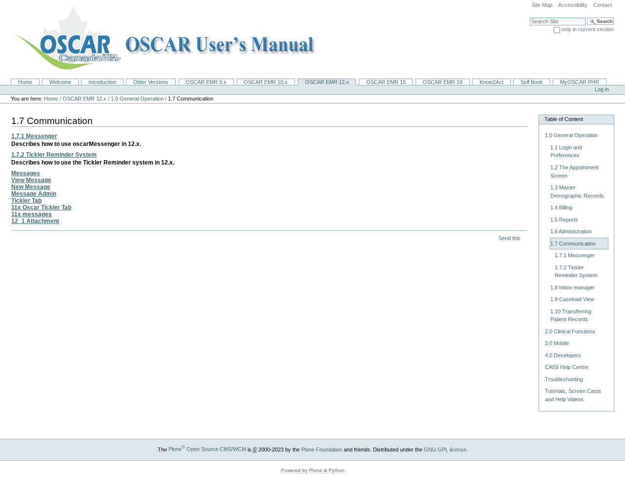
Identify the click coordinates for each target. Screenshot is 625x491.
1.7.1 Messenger (34, 136)
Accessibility (572, 5)
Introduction (102, 82)
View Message (31, 180)
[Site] (160, 39)
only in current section (588, 29)
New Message (30, 187)
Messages (25, 173)
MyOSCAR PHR (579, 82)
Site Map (542, 5)
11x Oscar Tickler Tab (41, 207)
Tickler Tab (26, 200)
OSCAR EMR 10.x (266, 82)
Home (25, 82)
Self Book (532, 82)
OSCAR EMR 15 (386, 82)
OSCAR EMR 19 (442, 82)
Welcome (60, 82)
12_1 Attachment (35, 221)
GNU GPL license (445, 449)
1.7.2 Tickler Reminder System (54, 154)
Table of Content (563, 119)
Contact (602, 5)
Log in (602, 89)
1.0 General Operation (137, 99)
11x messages (31, 214)
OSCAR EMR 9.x (206, 82)
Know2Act (491, 82)
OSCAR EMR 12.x (327, 82)
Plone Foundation (321, 449)
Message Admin (33, 193)
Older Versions (150, 82)
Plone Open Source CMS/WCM (207, 449)
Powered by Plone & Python (313, 470)
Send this (510, 238)
